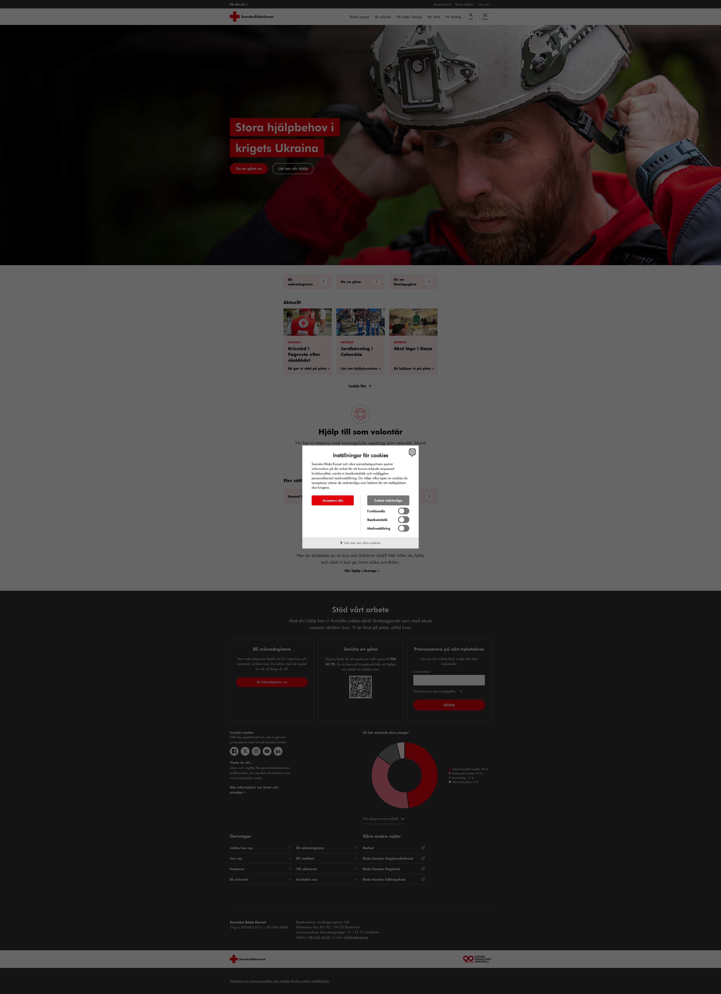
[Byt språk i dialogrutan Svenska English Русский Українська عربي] (412, 452)
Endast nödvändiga (388, 500)
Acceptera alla (333, 500)
